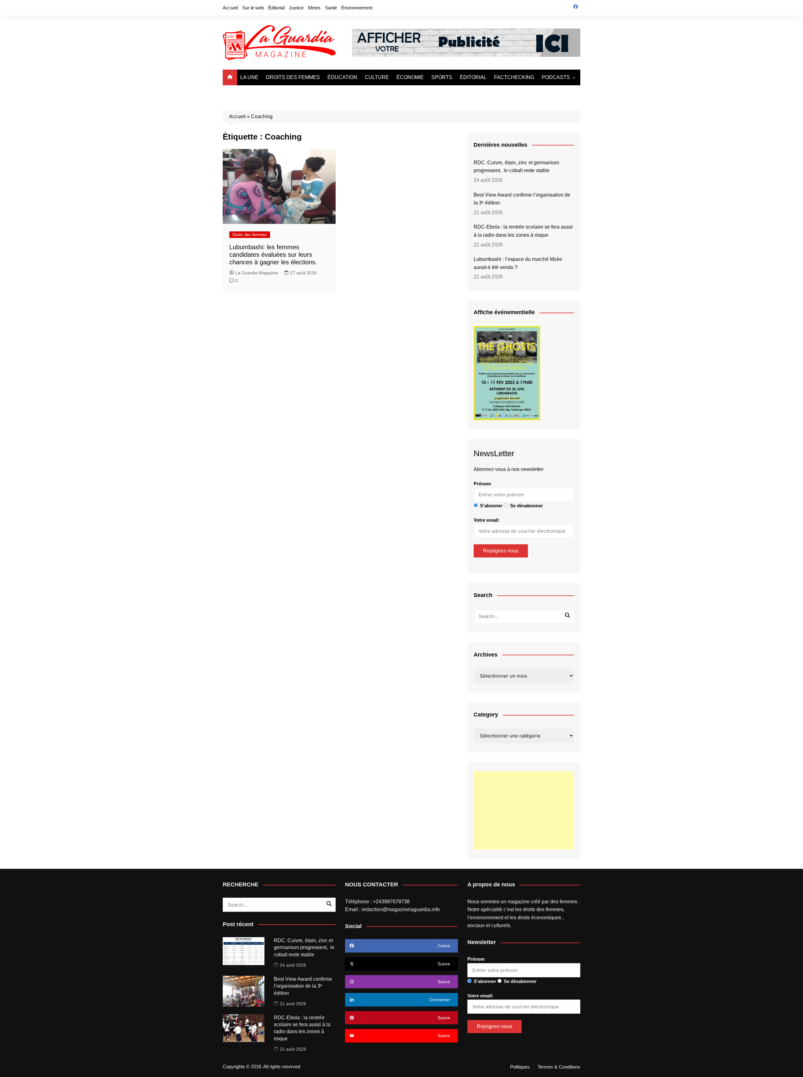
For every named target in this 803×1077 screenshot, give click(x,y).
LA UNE (249, 77)
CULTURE (377, 77)
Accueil (230, 7)
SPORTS (441, 77)
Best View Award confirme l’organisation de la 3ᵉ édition (522, 199)
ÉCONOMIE (410, 77)
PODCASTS (556, 77)
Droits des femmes (249, 234)
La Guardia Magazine (256, 272)
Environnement (356, 7)
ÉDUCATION (342, 77)
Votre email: (487, 520)
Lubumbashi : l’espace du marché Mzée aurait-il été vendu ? (518, 263)
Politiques (520, 1066)
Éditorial (276, 7)
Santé (331, 7)
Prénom (482, 483)
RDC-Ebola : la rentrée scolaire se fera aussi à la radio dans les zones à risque (523, 231)
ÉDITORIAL (473, 77)
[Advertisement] (524, 810)
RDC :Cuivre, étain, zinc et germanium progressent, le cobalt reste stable (516, 166)
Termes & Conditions (559, 1066)
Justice (296, 7)
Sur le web (253, 7)
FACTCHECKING (514, 77)
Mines (314, 7)
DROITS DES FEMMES (293, 77)
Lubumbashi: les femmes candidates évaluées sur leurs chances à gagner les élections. (273, 255)
